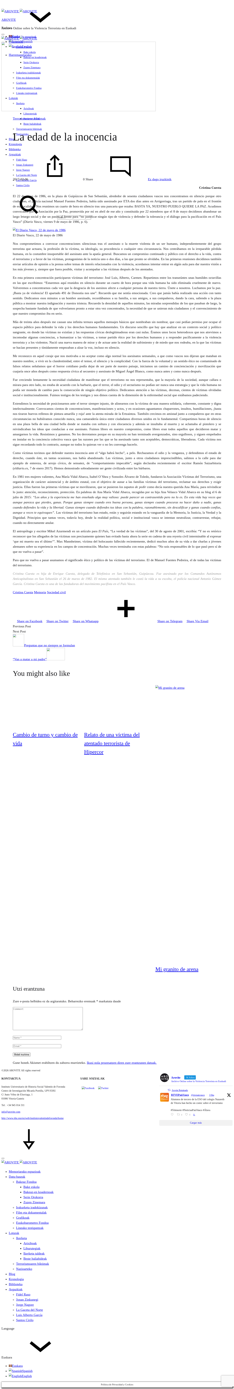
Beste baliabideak (32, 124)
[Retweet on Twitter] (169, 1090)
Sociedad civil (56, 592)
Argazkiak (15, 1289)
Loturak (14, 1233)
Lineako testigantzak (30, 1228)
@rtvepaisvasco (198, 1095)
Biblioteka (15, 149)
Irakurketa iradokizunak (32, 1207)
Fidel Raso (23, 1294)
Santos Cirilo (23, 185)
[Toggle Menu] (2, 34)
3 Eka (211, 1095)
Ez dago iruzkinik (159, 179)
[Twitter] (103, 1088)
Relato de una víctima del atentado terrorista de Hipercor (112, 743)
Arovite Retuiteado (180, 1090)
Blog (11, 139)
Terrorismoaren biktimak (29, 118)
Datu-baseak (17, 1176)
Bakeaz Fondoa (26, 1182)
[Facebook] (88, 1088)
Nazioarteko (24, 1269)
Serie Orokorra (33, 1197)
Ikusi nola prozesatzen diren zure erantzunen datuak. (122, 1063)
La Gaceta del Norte (29, 1310)
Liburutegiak (30, 113)
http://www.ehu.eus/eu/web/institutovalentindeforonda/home (32, 1118)
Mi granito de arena (176, 969)
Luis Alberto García (29, 1315)
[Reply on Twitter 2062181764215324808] (173, 1114)
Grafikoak (22, 1217)
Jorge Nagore (25, 1305)
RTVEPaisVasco (180, 1095)
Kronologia (16, 1279)
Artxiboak (30, 1243)
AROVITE (8, 20)
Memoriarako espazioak (25, 1171)
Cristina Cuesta (23, 592)
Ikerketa (21, 1238)
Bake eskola (31, 1187)
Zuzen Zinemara (34, 1202)
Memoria (40, 592)
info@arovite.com (10, 1111)
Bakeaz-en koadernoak (38, 1192)
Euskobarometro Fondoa (32, 1223)
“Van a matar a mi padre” (30, 659)
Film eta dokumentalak (31, 1212)
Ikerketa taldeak (34, 1253)
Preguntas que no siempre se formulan (49, 645)
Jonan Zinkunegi (27, 1299)
